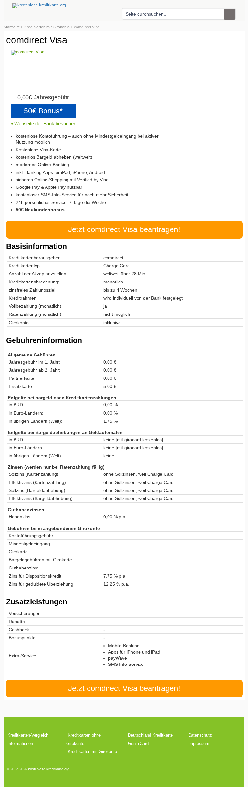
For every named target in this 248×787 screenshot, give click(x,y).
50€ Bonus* (43, 111)
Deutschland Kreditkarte (150, 735)
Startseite (12, 27)
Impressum (198, 743)
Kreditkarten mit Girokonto (47, 27)
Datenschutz (200, 735)
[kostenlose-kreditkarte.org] (39, 5)
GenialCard (138, 743)
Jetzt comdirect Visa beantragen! (124, 229)
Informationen (20, 743)
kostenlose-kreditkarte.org (48, 769)
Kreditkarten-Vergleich (27, 735)
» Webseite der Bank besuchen (43, 123)
